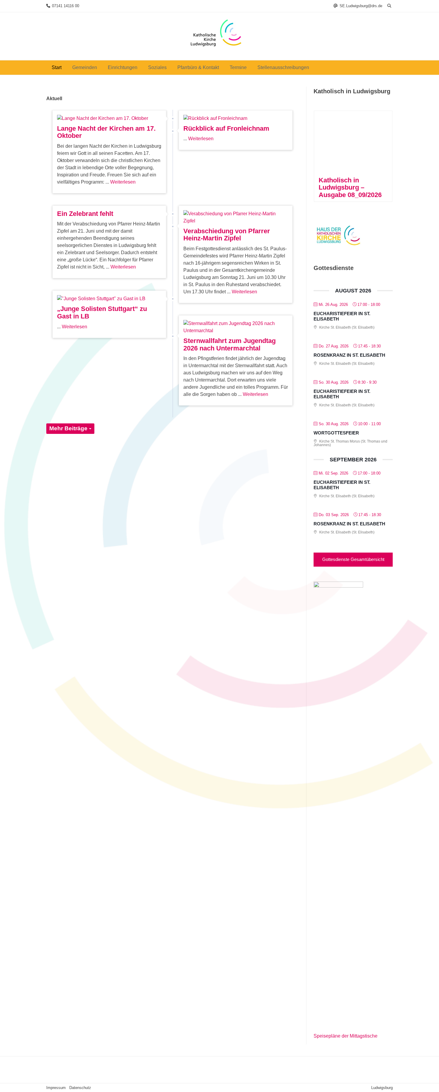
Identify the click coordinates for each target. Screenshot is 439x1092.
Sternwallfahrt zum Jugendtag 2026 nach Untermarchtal (229, 344)
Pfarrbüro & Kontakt (198, 67)
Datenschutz (80, 1087)
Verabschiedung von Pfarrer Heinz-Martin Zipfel (226, 234)
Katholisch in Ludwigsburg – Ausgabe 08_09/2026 (350, 187)
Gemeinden (84, 67)
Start (57, 67)
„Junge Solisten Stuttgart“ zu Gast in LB (102, 312)
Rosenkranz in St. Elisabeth (349, 355)
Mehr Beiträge (69, 428)
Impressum (56, 1087)
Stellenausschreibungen (283, 67)
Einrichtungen (122, 67)
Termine (238, 67)
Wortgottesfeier (336, 432)
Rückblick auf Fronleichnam (226, 128)
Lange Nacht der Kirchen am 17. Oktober (106, 132)
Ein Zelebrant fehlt (85, 213)
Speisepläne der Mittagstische (345, 1035)
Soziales (157, 67)
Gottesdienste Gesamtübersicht (353, 559)
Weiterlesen (123, 181)
